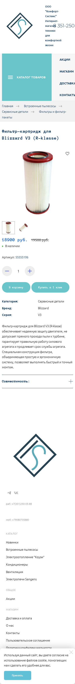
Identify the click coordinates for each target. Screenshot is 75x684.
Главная (7, 106)
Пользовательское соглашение (28, 640)
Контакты (13, 633)
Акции (65, 59)
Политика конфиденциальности (29, 648)
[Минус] (7, 271)
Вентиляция (14, 572)
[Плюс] (30, 271)
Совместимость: (16, 381)
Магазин (67, 71)
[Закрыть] (71, 652)
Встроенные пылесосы (40, 106)
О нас (10, 625)
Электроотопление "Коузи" (25, 557)
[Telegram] (9, 493)
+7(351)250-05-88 (20, 497)
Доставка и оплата (19, 618)
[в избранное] (67, 153)
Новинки (12, 542)
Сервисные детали (15, 111)
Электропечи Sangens (21, 579)
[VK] (16, 493)
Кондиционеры (17, 564)
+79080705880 (17, 513)
